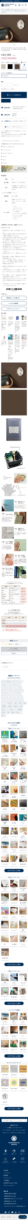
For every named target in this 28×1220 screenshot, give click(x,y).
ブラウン (19, 693)
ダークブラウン (5, 693)
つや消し (4, 684)
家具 (21, 706)
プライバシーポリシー (9, 1185)
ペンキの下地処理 (13, 303)
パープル (4, 162)
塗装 (20, 703)
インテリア (18, 687)
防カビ (3, 715)
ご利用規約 (6, 1180)
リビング (13, 700)
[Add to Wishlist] (6, 101)
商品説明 (9, 1217)
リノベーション (5, 700)
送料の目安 (7, 114)
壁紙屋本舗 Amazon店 (10, 1196)
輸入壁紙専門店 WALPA (10, 1203)
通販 (13, 712)
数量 (2, 81)
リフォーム (20, 700)
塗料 (16, 703)
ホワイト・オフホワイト (8, 146)
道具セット (18, 712)
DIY (14, 681)
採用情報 (6, 1175)
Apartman (8, 681)
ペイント (4, 696)
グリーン (4, 156)
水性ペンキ (12, 709)
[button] (22, 5)
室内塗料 (4, 706)
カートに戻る (22, 1217)
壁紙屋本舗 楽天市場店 (10, 1193)
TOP (2, 9)
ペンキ (9, 696)
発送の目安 (7, 107)
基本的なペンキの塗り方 (13, 298)
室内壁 (9, 706)
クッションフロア (20, 1130)
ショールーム (7, 1172)
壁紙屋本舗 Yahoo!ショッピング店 (13, 1198)
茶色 (8, 712)
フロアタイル (13, 1132)
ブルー (4, 159)
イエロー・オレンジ (7, 153)
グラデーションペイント (13, 308)
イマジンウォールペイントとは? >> (10, 140)
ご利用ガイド (7, 121)
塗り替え (10, 703)
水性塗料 (20, 709)
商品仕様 (3, 1217)
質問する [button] (14, 653)
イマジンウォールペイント (8, 687)
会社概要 (6, 1170)
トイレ (12, 693)
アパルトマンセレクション (14, 684)
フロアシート (5, 1132)
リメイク (4, 703)
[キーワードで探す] (25, 1120)
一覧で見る (24, 62)
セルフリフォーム (19, 690)
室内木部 (16, 706)
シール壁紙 (8, 1127)
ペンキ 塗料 (6, 9)
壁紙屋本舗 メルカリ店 (10, 1201)
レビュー (15, 1217)
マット (15, 696)
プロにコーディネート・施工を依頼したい (15, 1206)
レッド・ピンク (6, 149)
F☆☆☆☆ (19, 681)
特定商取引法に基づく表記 (10, 1183)
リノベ (20, 696)
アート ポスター (7, 1130)
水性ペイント (5, 709)
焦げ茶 (3, 712)
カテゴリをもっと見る (14, 870)
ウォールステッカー (17, 1127)
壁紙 (25, 703)
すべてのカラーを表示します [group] (24, 67)
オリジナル (4, 690)
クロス (10, 690)
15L (3, 681)
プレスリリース (7, 1178)
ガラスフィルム (22, 1132)
